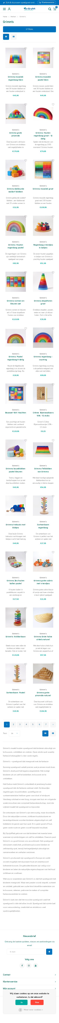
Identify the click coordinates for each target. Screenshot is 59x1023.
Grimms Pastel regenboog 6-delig (15, 358)
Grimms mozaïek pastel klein (43, 78)
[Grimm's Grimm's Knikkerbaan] (15, 617)
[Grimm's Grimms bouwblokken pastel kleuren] (15, 449)
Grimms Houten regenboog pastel (16, 246)
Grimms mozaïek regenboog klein (15, 78)
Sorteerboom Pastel (15, 692)
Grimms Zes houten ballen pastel (16, 582)
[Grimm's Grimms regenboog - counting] (43, 337)
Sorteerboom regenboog (43, 526)
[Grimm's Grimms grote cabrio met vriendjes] (43, 561)
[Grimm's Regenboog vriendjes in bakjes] (43, 225)
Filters (30, 29)
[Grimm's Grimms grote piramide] (15, 113)
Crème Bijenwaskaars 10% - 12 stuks (43, 414)
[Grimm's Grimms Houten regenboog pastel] (15, 225)
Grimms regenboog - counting (43, 358)
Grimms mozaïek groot (43, 188)
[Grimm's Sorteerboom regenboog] (43, 505)
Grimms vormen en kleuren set (15, 302)
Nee (37, 1002)
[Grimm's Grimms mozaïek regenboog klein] (15, 57)
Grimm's (23, 16)
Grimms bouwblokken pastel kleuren (15, 470)
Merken (13, 16)
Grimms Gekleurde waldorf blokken (15, 190)
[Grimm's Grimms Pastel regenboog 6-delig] (15, 337)
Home (5, 16)
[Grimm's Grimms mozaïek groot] (43, 169)
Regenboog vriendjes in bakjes (43, 246)
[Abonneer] (49, 952)
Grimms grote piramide (15, 134)
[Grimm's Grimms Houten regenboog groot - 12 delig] (43, 113)
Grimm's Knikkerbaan (16, 636)
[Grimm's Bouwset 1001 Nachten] (15, 393)
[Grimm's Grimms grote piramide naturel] (43, 673)
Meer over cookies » (33, 1009)
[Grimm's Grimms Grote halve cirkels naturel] (43, 617)
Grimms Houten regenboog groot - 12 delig (43, 135)
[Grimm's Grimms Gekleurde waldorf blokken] (15, 169)
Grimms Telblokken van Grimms (43, 470)
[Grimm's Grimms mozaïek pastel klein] (43, 57)
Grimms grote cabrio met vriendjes (43, 582)
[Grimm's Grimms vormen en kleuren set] (15, 281)
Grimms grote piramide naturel (43, 694)
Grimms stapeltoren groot (43, 302)
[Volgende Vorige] (53, 724)
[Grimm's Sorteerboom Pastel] (15, 673)
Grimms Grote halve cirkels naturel (43, 638)
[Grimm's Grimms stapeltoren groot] (43, 281)
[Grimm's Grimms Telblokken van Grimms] (43, 449)
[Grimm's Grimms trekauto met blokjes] (15, 505)
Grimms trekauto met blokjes (15, 526)
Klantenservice (48, 2)
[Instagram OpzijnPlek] (28, 965)
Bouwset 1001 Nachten (15, 412)
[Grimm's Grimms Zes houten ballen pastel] (15, 561)
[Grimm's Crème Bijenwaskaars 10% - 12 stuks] (43, 393)
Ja (21, 1002)
